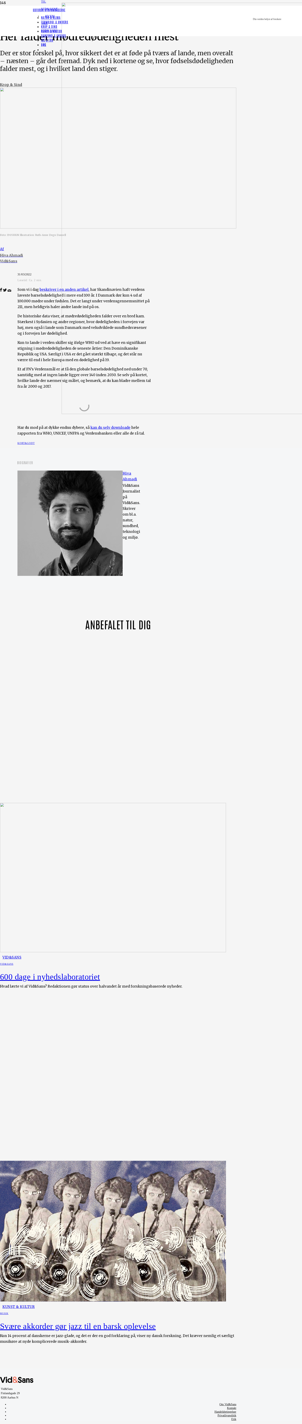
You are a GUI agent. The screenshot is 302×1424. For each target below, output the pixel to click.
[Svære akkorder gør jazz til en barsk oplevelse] (113, 1300)
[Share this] (1, 290)
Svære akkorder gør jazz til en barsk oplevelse (78, 1326)
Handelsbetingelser (225, 1411)
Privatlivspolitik (227, 1415)
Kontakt (231, 1408)
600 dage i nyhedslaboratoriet (50, 976)
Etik (233, 1419)
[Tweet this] (5, 290)
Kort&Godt (26, 443)
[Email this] (9, 290)
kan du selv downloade (110, 427)
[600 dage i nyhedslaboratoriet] (113, 951)
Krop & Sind (11, 84)
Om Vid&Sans (227, 1404)
